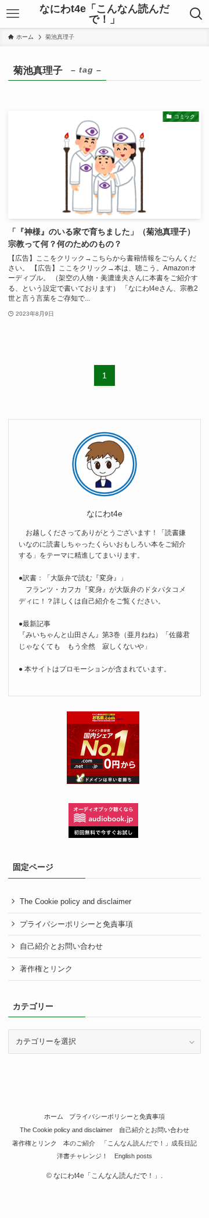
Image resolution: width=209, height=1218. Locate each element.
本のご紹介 (79, 1143)
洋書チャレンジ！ (82, 1155)
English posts (133, 1155)
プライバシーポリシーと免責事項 (76, 924)
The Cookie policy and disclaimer (75, 901)
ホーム (53, 1116)
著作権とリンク (46, 968)
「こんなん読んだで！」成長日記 (149, 1143)
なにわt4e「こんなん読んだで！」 (104, 13)
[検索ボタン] (196, 14)
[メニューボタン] (13, 14)
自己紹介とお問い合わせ (61, 946)
